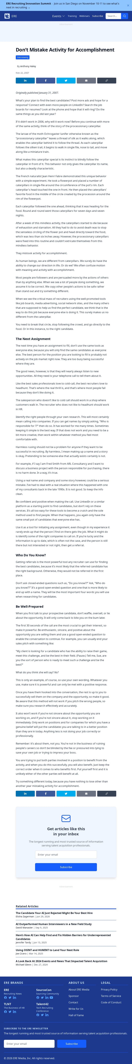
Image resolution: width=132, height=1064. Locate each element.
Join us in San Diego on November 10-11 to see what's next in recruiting (62, 5)
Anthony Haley (28, 66)
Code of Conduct (111, 1002)
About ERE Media (79, 989)
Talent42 (42, 1004)
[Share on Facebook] (45, 80)
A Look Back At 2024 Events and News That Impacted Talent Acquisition (61, 961)
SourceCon (44, 990)
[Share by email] (86, 80)
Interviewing (22, 57)
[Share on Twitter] (66, 80)
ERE (6, 990)
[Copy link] (106, 80)
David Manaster (24, 927)
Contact (73, 1002)
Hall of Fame (76, 1015)
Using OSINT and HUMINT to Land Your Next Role (47, 950)
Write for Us (76, 1009)
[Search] (124, 16)
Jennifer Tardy (23, 942)
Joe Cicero (21, 953)
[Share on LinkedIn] (25, 80)
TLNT (7, 1004)
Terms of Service (111, 996)
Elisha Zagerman (25, 916)
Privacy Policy (109, 989)
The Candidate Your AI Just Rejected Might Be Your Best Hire (54, 913)
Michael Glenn (23, 964)
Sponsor (74, 996)
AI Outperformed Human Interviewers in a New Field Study (54, 924)
